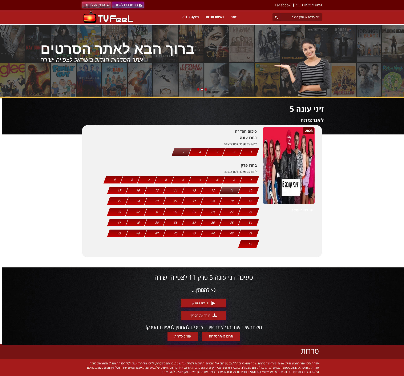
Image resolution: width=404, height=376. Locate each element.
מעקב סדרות (190, 17)
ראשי (234, 17)
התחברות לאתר (126, 5)
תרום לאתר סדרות (221, 336)
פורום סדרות (182, 336)
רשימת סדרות (215, 17)
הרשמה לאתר (95, 5)
